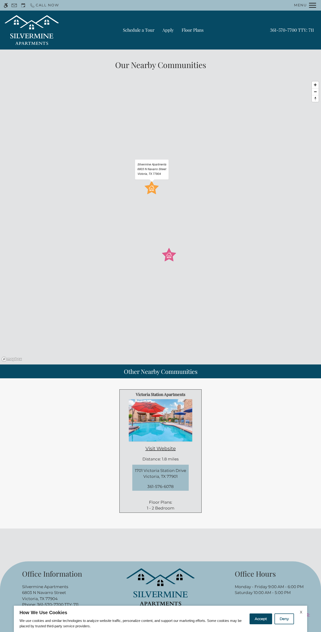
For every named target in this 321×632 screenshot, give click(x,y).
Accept (261, 619)
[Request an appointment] (23, 5)
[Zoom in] (315, 84)
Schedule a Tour (138, 30)
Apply (168, 30)
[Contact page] (14, 5)
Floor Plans (193, 30)
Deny (284, 619)
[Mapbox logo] (11, 359)
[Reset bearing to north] (315, 98)
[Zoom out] (315, 91)
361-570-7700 (292, 30)
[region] (160, 221)
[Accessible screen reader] (6, 5)
